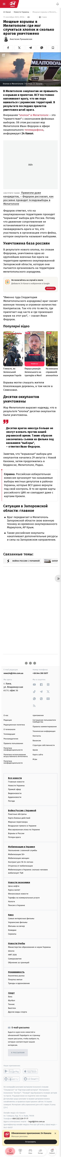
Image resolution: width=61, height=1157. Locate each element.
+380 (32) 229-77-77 (20, 1119)
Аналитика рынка (16, 976)
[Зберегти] (53, 47)
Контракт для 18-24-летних (20, 862)
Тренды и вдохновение (19, 983)
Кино (11, 915)
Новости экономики (19, 882)
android (12, 1071)
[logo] (12, 4)
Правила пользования (13, 743)
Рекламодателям (11, 739)
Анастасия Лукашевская (21, 39)
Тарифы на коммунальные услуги (24, 897)
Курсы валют (14, 890)
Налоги (11, 901)
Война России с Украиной (22, 810)
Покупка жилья (15, 979)
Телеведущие (9, 734)
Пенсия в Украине (16, 905)
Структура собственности (44, 745)
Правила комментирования (45, 727)
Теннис (11, 1004)
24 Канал (7, 12)
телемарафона (33, 129)
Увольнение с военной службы (22, 850)
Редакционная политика (14, 725)
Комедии (12, 930)
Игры (35, 759)
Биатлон (12, 1008)
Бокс (10, 996)
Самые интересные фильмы (21, 918)
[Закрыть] (55, 1133)
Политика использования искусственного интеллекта (16, 755)
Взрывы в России (16, 833)
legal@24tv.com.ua (37, 1122)
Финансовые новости (18, 894)
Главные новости (16, 782)
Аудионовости (14, 797)
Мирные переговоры (18, 822)
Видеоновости (15, 793)
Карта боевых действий (19, 818)
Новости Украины (22, 12)
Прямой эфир (14, 789)
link (34, 684)
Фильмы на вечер (16, 926)
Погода (11, 801)
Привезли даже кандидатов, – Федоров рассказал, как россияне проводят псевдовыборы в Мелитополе (28, 198)
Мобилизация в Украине (21, 847)
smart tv (12, 1079)
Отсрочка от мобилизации (20, 866)
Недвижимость (16, 972)
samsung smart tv (31, 1079)
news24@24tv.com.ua (13, 673)
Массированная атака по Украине (24, 829)
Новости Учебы (16, 943)
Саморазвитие (15, 959)
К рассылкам (18, 1053)
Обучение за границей (18, 962)
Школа (11, 951)
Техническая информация (44, 731)
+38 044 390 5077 (40, 673)
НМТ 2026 (12, 955)
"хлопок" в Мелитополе (33, 115)
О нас (6, 715)
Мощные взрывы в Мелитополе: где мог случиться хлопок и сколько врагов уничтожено (45, 12)
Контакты (37, 736)
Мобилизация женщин (18, 858)
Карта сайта (38, 755)
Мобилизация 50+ (16, 854)
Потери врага (14, 837)
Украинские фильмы (17, 922)
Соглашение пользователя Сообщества (44, 721)
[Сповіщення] (57, 4)
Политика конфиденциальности (13, 749)
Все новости (15, 778)
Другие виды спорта (17, 1012)
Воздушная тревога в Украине (22, 826)
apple (31, 1071)
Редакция (8, 720)
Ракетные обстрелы (17, 814)
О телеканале (9, 729)
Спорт (11, 993)
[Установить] (30, 1138)
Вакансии (37, 741)
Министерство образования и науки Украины (29, 947)
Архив (35, 750)
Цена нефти (13, 886)
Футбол (11, 1000)
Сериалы (12, 934)
